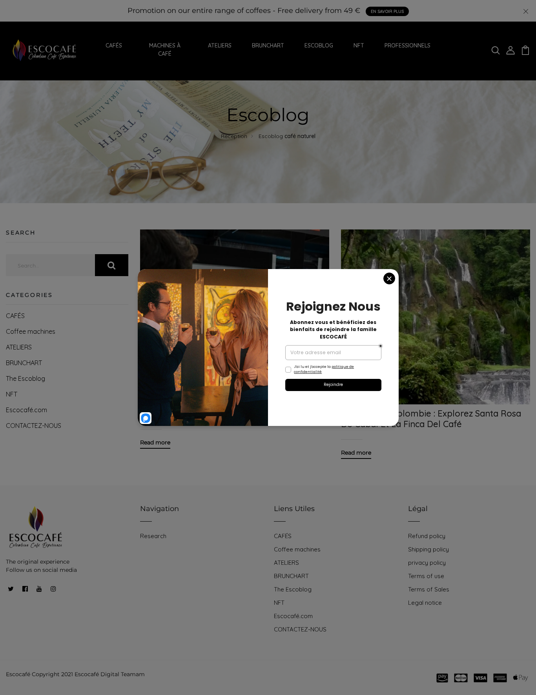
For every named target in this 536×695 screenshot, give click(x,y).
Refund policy (426, 536)
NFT (359, 45)
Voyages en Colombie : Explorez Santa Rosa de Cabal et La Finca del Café (431, 418)
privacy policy (427, 562)
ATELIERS (220, 45)
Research (153, 536)
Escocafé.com (26, 410)
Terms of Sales (428, 589)
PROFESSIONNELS (407, 45)
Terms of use (426, 576)
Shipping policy (428, 549)
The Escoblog (25, 378)
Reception (234, 136)
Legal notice (425, 602)
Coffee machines (30, 331)
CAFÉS (114, 45)
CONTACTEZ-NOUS (33, 425)
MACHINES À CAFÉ (164, 49)
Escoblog (271, 136)
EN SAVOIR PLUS (387, 11)
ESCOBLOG (318, 45)
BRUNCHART (268, 45)
